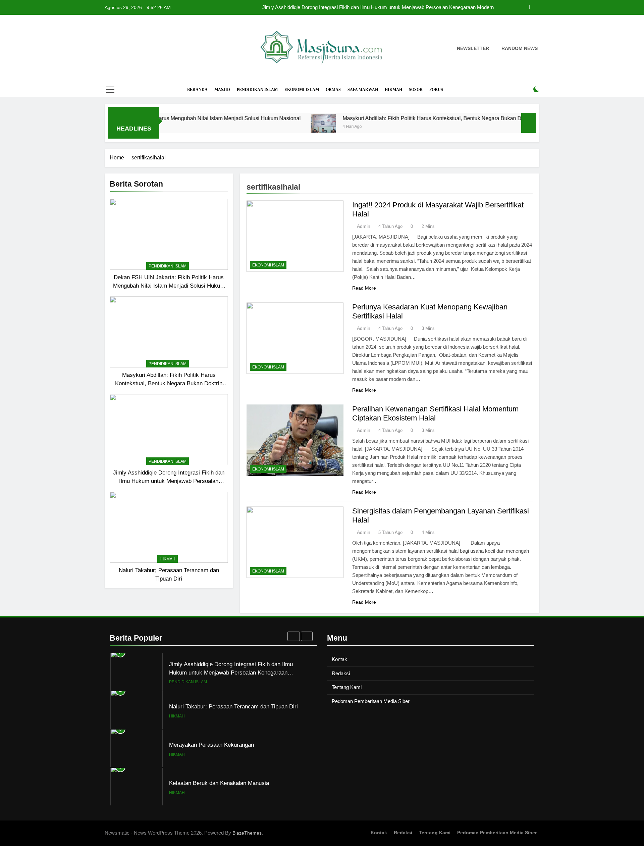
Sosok (416, 89)
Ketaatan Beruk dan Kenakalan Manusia (219, 783)
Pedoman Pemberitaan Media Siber (371, 701)
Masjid (222, 89)
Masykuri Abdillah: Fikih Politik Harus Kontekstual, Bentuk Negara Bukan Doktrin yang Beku (427, 118)
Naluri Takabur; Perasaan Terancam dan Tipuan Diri (233, 706)
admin (363, 226)
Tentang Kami (347, 687)
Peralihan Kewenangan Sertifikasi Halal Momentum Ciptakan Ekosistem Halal (435, 413)
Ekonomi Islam (301, 89)
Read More (364, 288)
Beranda (197, 89)
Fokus (436, 89)
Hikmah (393, 89)
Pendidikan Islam (257, 89)
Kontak (339, 659)
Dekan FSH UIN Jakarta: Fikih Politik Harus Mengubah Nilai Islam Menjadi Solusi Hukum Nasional (169, 285)
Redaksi (341, 673)
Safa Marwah (362, 89)
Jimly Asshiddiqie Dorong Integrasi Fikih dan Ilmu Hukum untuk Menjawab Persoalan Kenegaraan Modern (378, 7)
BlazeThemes (247, 833)
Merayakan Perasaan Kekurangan (211, 745)
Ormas (333, 89)
